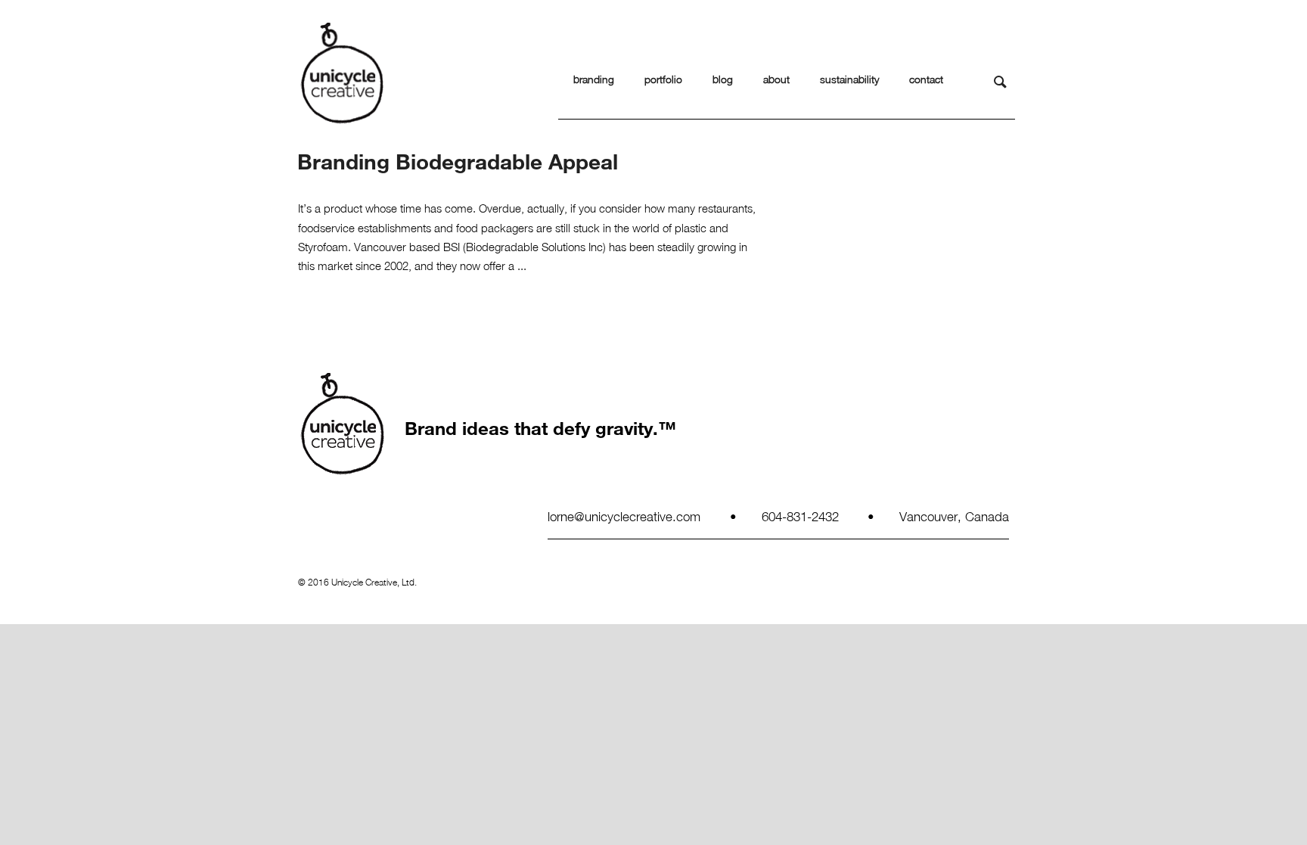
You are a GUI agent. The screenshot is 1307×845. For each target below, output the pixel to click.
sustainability (849, 79)
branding (593, 79)
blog (722, 79)
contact (926, 79)
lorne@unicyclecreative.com (624, 515)
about (776, 79)
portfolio (663, 79)
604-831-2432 (800, 515)
